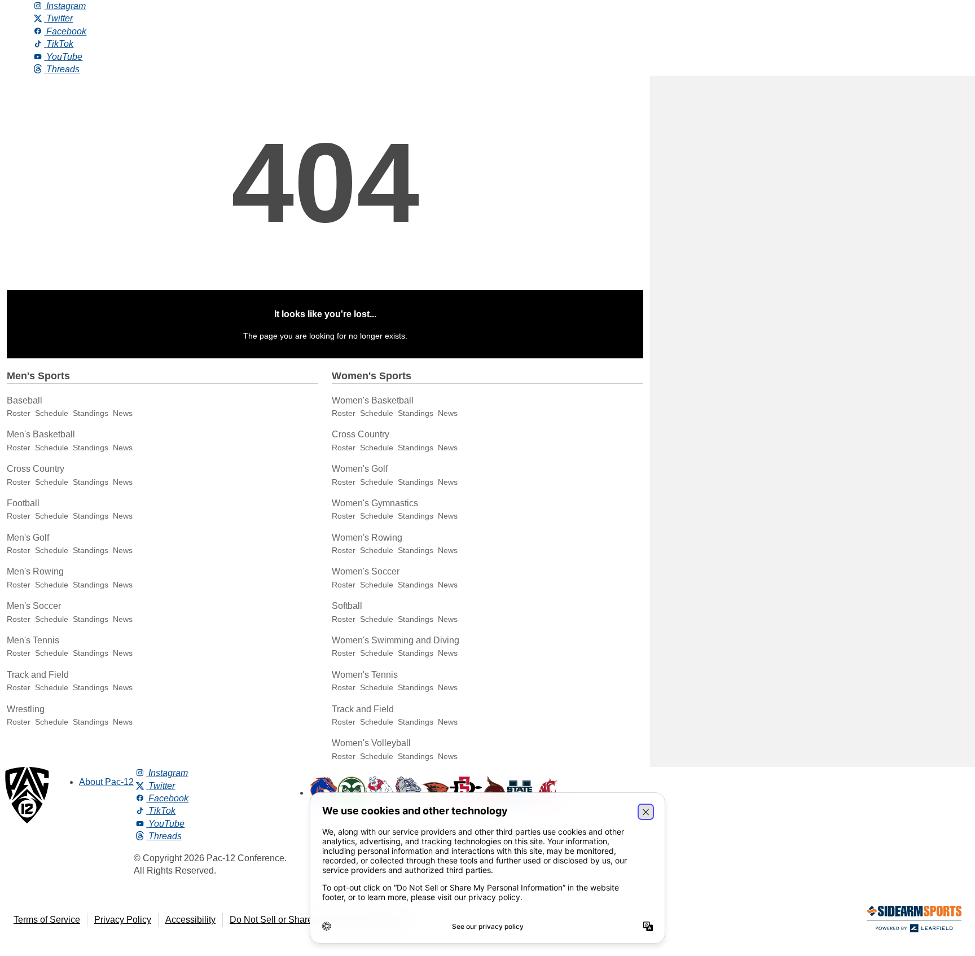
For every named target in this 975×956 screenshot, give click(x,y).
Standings (90, 413)
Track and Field (38, 674)
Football (23, 503)
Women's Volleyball (371, 743)
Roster (18, 413)
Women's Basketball (373, 400)
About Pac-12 (106, 782)
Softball (347, 606)
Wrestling (26, 709)
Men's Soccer (34, 606)
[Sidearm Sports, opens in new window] (914, 921)
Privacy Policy (122, 919)
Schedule (51, 413)
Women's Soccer (365, 571)
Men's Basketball (41, 434)
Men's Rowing (35, 571)
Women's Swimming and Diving (395, 640)
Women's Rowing (367, 537)
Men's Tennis (33, 640)
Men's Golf (28, 537)
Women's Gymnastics (375, 503)
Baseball (24, 400)
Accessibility (190, 919)
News (123, 413)
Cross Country (35, 468)
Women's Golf (360, 468)
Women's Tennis (365, 674)
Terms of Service (47, 919)
